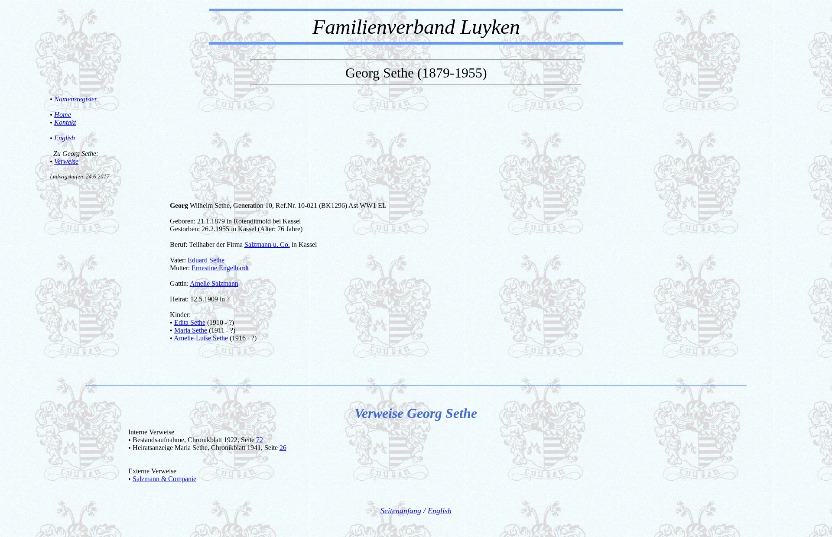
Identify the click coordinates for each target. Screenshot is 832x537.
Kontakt (65, 122)
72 (259, 439)
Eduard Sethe (206, 260)
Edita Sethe (189, 322)
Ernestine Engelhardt (220, 268)
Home (62, 114)
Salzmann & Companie (164, 478)
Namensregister (75, 99)
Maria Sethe (190, 330)
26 (283, 447)
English (64, 138)
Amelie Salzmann (214, 283)
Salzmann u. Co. (267, 244)
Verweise (66, 161)
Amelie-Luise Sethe (201, 338)
